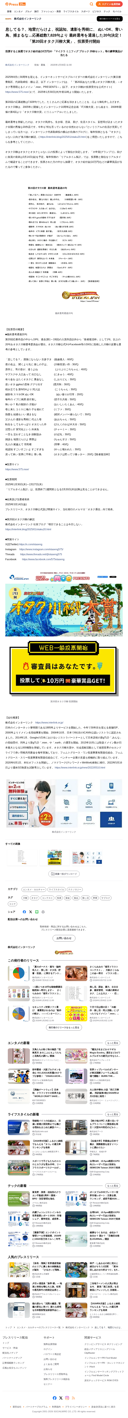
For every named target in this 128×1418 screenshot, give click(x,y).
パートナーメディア (12, 1358)
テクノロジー (74, 889)
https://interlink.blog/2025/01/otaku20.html (63, 137)
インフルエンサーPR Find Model (100, 1358)
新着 (9, 11)
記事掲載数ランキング (13, 1363)
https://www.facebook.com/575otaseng (43, 559)
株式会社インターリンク (17, 65)
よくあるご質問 (51, 1364)
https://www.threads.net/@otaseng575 (41, 554)
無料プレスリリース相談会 (57, 1379)
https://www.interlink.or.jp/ (49, 722)
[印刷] (43, 911)
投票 (59, 898)
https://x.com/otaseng (30, 544)
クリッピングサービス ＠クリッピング (103, 1344)
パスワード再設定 (52, 1354)
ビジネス (96, 11)
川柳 (25, 898)
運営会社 (17, 1407)
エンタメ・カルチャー (34, 889)
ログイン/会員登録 (111, 4)
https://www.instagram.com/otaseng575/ (41, 549)
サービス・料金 (10, 1348)
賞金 (67, 898)
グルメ (28, 11)
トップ (8, 1327)
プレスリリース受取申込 (56, 1374)
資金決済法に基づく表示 (103, 1407)
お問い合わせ (64, 938)
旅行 (36, 11)
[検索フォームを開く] (91, 4)
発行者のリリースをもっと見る (64, 1027)
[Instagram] (67, 1398)
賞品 (76, 898)
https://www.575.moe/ (17, 92)
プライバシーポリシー (76, 1407)
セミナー (48, 1384)
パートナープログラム (37, 1407)
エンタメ (18, 11)
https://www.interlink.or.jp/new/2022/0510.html (80, 767)
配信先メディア (10, 1353)
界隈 (95, 898)
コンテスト (47, 898)
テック (107, 11)
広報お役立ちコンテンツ (14, 1368)
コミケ (12, 904)
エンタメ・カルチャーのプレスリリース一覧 (39, 1327)
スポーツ (85, 11)
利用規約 (56, 1407)
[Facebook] (24, 911)
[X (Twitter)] (30, 911)
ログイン (48, 1349)
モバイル (117, 11)
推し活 (85, 898)
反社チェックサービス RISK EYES (101, 1380)
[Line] (36, 911)
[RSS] (73, 1398)
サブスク (105, 898)
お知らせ (48, 1369)
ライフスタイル (71, 11)
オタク (34, 898)
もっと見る (112, 1043)
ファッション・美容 (51, 11)
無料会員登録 (50, 1344)
